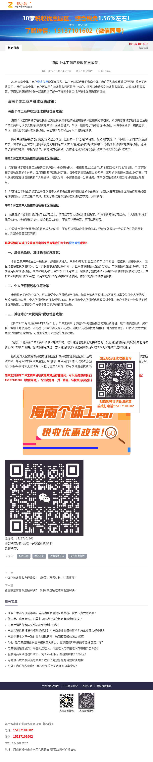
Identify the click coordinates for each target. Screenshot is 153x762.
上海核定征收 (57, 556)
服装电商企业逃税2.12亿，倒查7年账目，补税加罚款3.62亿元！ (47, 654)
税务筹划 (74, 242)
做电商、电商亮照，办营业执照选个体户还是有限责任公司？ (45, 618)
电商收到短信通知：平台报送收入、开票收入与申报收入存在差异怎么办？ (54, 648)
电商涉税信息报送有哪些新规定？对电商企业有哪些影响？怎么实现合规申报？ (56, 630)
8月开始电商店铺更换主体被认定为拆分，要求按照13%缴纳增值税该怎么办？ (56, 642)
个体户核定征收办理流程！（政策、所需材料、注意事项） (41, 577)
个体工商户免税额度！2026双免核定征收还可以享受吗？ (43, 665)
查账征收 (87, 686)
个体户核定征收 (50, 686)
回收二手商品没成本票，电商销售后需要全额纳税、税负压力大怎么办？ (52, 613)
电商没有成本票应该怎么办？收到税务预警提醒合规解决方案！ (47, 660)
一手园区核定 (70, 686)
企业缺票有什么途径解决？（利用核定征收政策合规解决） (41, 590)
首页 (71, 25)
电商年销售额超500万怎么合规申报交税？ (34, 624)
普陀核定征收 (77, 556)
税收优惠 (42, 81)
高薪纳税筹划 (104, 686)
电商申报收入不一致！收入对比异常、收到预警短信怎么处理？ (47, 636)
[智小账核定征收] (20, 5)
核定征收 (82, 25)
